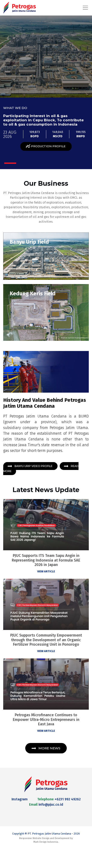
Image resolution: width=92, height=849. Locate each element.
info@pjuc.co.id (51, 804)
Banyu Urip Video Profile (34, 466)
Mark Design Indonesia (45, 842)
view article (46, 571)
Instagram (20, 799)
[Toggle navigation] (84, 8)
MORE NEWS (49, 748)
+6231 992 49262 (68, 799)
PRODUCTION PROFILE (48, 146)
